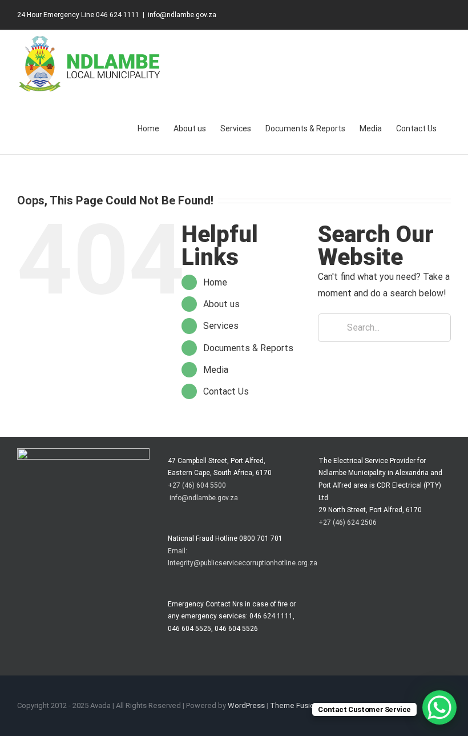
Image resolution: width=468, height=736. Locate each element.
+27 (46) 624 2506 (347, 522)
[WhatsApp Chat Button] (439, 707)
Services (221, 325)
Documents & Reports (248, 348)
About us (221, 304)
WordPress (246, 705)
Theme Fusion (294, 705)
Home (215, 282)
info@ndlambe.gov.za (182, 15)
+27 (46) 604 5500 (197, 485)
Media (215, 369)
